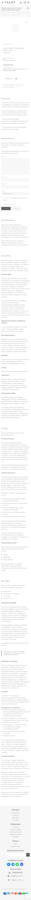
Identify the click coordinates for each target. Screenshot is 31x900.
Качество (15, 837)
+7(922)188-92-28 (17, 872)
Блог (15, 844)
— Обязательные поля (9, 204)
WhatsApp (17, 864)
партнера (13, 748)
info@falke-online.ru (17, 876)
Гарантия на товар (15, 834)
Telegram (13, 864)
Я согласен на (15, 199)
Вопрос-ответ (15, 846)
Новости (15, 815)
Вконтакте (8, 864)
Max (21, 864)
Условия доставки (15, 832)
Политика (15, 820)
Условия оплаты (15, 829)
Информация (15, 824)
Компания (15, 810)
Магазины (15, 817)
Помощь (15, 827)
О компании (15, 813)
